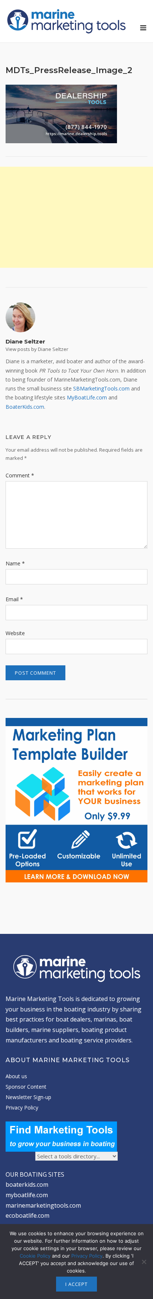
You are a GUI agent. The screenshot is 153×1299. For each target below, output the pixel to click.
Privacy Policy (22, 1107)
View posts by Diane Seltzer (37, 349)
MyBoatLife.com (87, 397)
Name (15, 563)
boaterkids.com (27, 1184)
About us (16, 1076)
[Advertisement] (76, 217)
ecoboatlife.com (27, 1215)
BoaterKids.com (25, 406)
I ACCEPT (76, 1284)
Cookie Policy (35, 1256)
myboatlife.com (27, 1195)
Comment (20, 475)
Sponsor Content (26, 1086)
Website (15, 633)
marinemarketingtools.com (43, 1205)
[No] (143, 1261)
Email (14, 599)
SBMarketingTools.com (101, 388)
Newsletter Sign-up (28, 1097)
